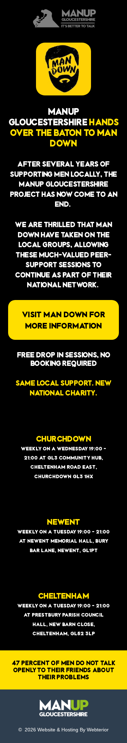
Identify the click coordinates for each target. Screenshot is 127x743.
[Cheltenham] (63, 580)
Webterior (98, 729)
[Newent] (63, 506)
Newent (63, 521)
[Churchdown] (63, 423)
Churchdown (63, 438)
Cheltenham (63, 595)
